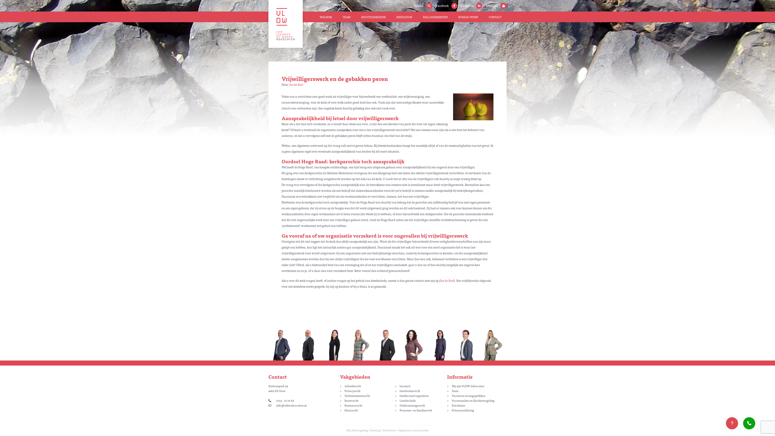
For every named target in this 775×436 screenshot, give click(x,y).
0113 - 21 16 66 (285, 400)
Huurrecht (351, 410)
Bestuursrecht (353, 405)
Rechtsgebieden (373, 17)
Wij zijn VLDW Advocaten (468, 386)
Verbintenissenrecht (357, 395)
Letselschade (408, 400)
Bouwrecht (351, 400)
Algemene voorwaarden (413, 430)
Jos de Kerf (296, 84)
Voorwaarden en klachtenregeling (473, 400)
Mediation (404, 17)
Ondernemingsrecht (412, 405)
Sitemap (375, 430)
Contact (495, 17)
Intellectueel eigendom (414, 395)
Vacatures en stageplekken (468, 395)
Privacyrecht (352, 391)
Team (347, 17)
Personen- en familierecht (416, 410)
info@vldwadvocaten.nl (291, 405)
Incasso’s (405, 386)
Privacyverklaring (463, 410)
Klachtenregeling (357, 430)
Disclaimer (458, 405)
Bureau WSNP (468, 17)
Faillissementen (435, 17)
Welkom (326, 17)
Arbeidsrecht (353, 386)
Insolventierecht (410, 391)
